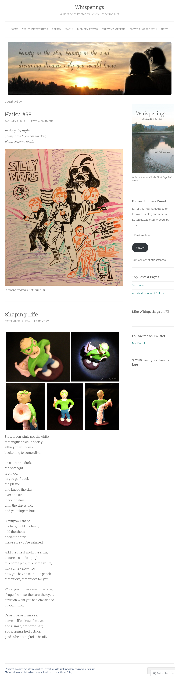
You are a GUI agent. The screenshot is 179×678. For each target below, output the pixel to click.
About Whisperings (35, 29)
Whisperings (89, 7)
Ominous (138, 285)
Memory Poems (87, 29)
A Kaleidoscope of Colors (148, 293)
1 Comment (41, 321)
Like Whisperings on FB (150, 311)
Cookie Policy (66, 672)
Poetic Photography (143, 29)
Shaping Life (21, 314)
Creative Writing (114, 29)
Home (14, 29)
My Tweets (139, 343)
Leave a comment (41, 121)
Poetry (57, 29)
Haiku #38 (18, 114)
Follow (140, 247)
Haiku (69, 29)
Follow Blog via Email (149, 201)
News (165, 29)
